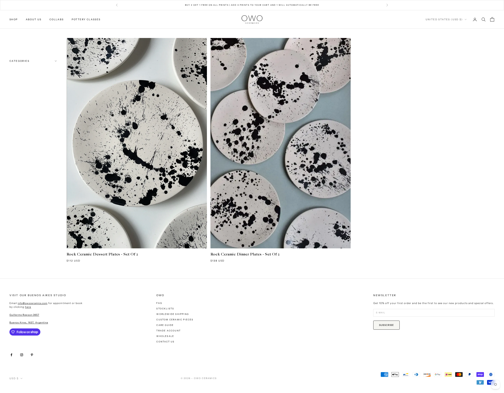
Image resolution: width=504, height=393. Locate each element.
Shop (13, 19)
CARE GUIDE (165, 325)
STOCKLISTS (165, 308)
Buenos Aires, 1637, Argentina (28, 322)
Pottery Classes (86, 19)
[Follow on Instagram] (21, 355)
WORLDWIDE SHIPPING (172, 314)
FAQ (159, 303)
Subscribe (386, 325)
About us (34, 19)
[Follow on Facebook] (11, 355)
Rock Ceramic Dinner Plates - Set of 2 (245, 254)
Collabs (56, 19)
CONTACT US (165, 341)
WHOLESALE (165, 336)
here (28, 306)
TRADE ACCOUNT (168, 330)
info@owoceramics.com (32, 303)
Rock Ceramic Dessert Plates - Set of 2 (102, 254)
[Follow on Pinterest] (32, 355)
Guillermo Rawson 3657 (24, 314)
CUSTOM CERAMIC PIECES (174, 319)
